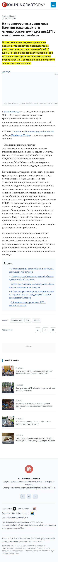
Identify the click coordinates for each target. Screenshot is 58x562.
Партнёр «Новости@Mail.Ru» (15, 517)
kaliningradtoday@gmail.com (42, 488)
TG (46, 330)
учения (36, 320)
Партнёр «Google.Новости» (14, 513)
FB (29, 496)
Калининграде (12, 111)
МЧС (27, 320)
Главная (4, 16)
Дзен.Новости (23, 509)
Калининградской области (39, 131)
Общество (12, 16)
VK (38, 330)
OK (53, 330)
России (17, 131)
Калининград (16, 320)
